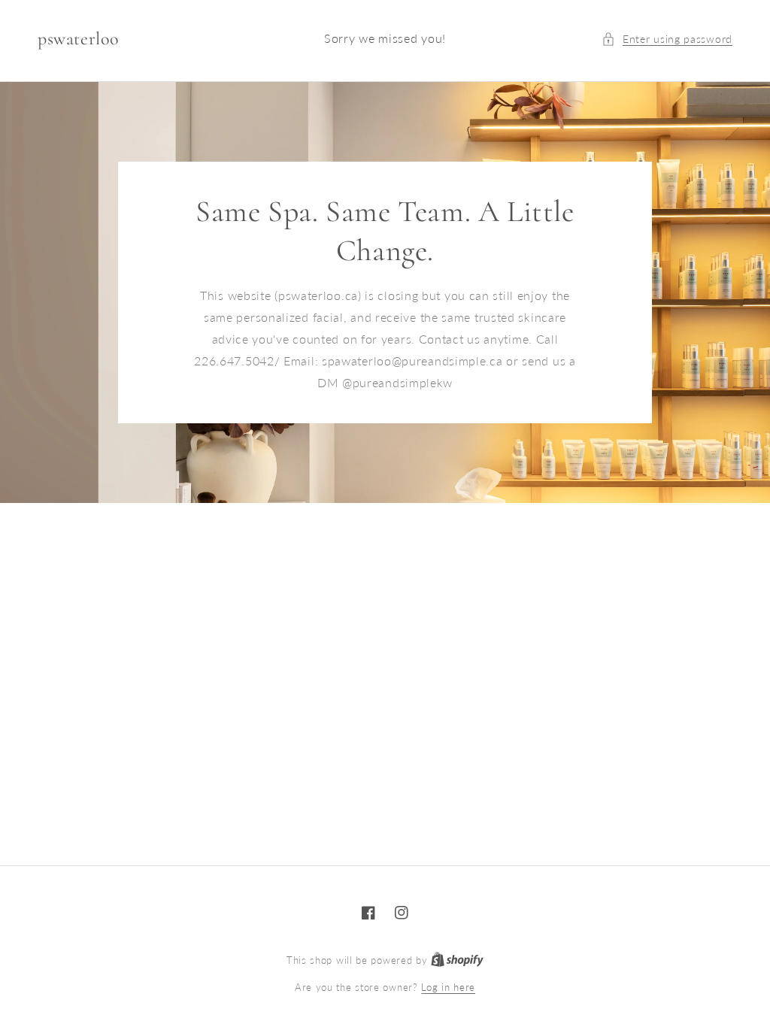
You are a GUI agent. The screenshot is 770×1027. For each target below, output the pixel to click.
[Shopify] (457, 960)
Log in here (448, 987)
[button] (667, 38)
